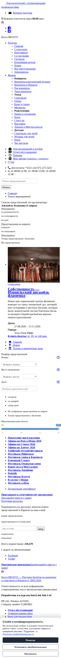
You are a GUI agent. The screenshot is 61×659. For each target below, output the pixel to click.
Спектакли (20, 97)
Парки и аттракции (25, 114)
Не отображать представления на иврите (27, 411)
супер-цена (13, 405)
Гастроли (19, 59)
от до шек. (27, 336)
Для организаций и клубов (28, 149)
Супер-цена (20, 49)
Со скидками (21, 55)
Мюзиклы (19, 107)
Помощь (17, 155)
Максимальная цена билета (14, 421)
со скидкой (13, 401)
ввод (40, 528)
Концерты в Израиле (25, 85)
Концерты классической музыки (32, 81)
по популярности (9, 216)
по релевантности (10, 212)
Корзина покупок (22, 12)
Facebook (13, 555)
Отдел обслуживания (24, 152)
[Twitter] (9, 31)
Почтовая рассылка (12, 501)
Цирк (17, 139)
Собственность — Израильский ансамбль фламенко (28, 292)
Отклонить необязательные (30, 646)
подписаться (7, 534)
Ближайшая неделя (24, 62)
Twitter (11, 558)
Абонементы (21, 72)
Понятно (30, 640)
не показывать (8, 231)
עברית (11, 162)
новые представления (11, 516)
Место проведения (10, 370)
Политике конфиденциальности (18, 634)
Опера (17, 101)
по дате (4, 220)
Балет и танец (22, 104)
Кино (17, 117)
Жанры (12, 75)
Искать (6, 187)
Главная (18, 46)
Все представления (24, 68)
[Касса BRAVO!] (2, 22)
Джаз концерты (22, 91)
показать (5, 227)
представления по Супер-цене (16, 522)
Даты (3, 382)
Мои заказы (30, 158)
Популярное (21, 52)
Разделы (12, 43)
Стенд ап (19, 120)
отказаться (6, 538)
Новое (17, 65)
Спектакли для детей (26, 133)
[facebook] (9, 28)
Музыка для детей (24, 136)
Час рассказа (21, 143)
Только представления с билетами (17, 238)
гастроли (12, 397)
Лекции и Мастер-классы (28, 127)
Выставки (19, 123)
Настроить (30, 653)
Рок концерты (22, 88)
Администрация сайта (20, 613)
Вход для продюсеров (20, 616)
